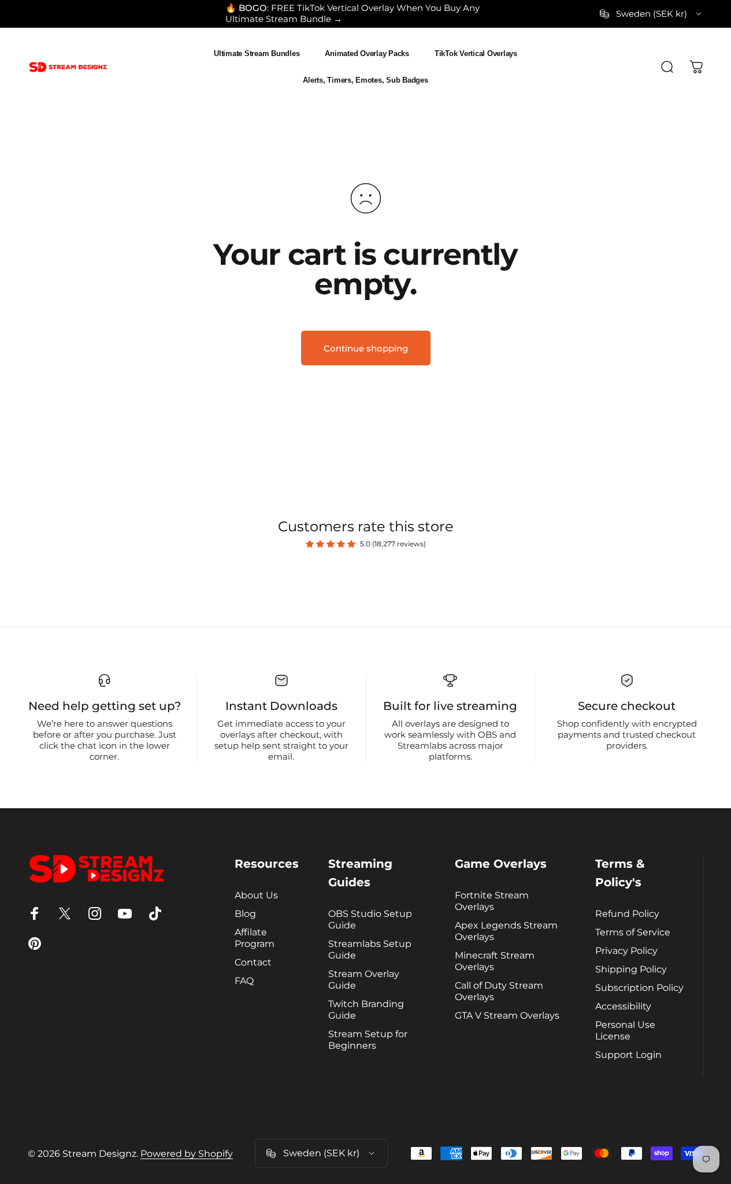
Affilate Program (254, 937)
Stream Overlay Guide (363, 979)
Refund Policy (627, 913)
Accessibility (623, 1006)
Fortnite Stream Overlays (492, 900)
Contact (253, 962)
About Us (256, 895)
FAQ (244, 980)
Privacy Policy (626, 950)
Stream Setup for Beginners (367, 1039)
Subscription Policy (639, 987)
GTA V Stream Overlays (507, 1015)
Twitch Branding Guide (366, 1009)
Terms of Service (632, 932)
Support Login (628, 1054)
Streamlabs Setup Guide (369, 949)
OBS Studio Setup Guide (370, 919)
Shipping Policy (631, 969)
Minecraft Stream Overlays (495, 960)
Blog (245, 913)
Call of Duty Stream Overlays (499, 990)
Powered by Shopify (186, 1153)
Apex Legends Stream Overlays (506, 930)
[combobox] (651, 14)
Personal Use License (625, 1030)
